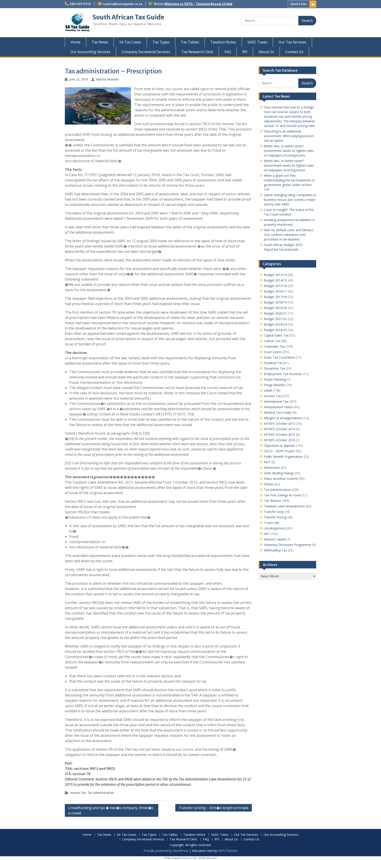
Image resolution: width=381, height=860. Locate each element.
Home (75, 42)
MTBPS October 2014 (279, 429)
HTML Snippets (173, 858)
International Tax (276, 401)
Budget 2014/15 (275, 280)
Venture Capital (275, 539)
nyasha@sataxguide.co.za (122, 4)
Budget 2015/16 (275, 286)
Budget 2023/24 (275, 324)
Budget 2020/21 (275, 313)
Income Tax (78, 793)
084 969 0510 (80, 4)
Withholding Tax (275, 550)
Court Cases (272, 352)
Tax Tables (190, 42)
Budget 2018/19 (275, 302)
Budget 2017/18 (275, 297)
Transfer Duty (274, 512)
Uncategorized (274, 528)
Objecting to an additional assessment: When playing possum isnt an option (289, 136)
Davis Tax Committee (279, 357)
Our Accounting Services (90, 51)
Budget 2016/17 (275, 291)
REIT (267, 462)
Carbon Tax (272, 341)
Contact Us (294, 51)
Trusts (268, 523)
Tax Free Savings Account (282, 495)
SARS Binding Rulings (279, 473)
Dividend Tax (273, 363)
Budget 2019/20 (275, 308)
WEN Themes (227, 851)
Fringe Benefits (275, 385)
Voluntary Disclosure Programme (287, 545)
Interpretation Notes (278, 407)
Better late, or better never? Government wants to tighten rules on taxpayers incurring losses (289, 150)
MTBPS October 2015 (279, 434)
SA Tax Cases (130, 42)
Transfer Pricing (275, 517)
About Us (266, 51)
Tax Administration (101, 793)
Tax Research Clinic (197, 51)
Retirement (272, 467)
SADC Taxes (257, 42)
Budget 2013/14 (275, 275)
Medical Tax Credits (278, 412)
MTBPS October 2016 (279, 440)
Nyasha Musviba (107, 79)
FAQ (227, 51)
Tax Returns (272, 501)
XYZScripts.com (208, 858)
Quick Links (298, 4)
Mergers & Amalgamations (283, 418)
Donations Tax (274, 368)
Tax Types (161, 42)
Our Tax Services (292, 42)
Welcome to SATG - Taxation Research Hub (198, 4)
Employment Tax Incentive (283, 374)
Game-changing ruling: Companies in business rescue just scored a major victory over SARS (290, 199)
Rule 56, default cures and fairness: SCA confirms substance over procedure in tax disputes (289, 234)
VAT (267, 534)
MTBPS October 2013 (279, 423)
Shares (269, 484)
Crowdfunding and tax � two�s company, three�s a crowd (110, 810)
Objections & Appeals (279, 445)
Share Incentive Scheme (281, 479)
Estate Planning (275, 379)
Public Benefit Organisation (283, 456)
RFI (244, 51)
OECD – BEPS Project (279, 451)
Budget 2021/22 (275, 319)
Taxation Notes (223, 42)
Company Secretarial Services (146, 51)
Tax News (100, 42)
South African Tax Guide (128, 17)
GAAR (268, 390)
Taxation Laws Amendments (284, 506)
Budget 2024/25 (275, 330)
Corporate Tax (274, 346)
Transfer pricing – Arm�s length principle (213, 807)
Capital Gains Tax (276, 335)
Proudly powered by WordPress (166, 851)
